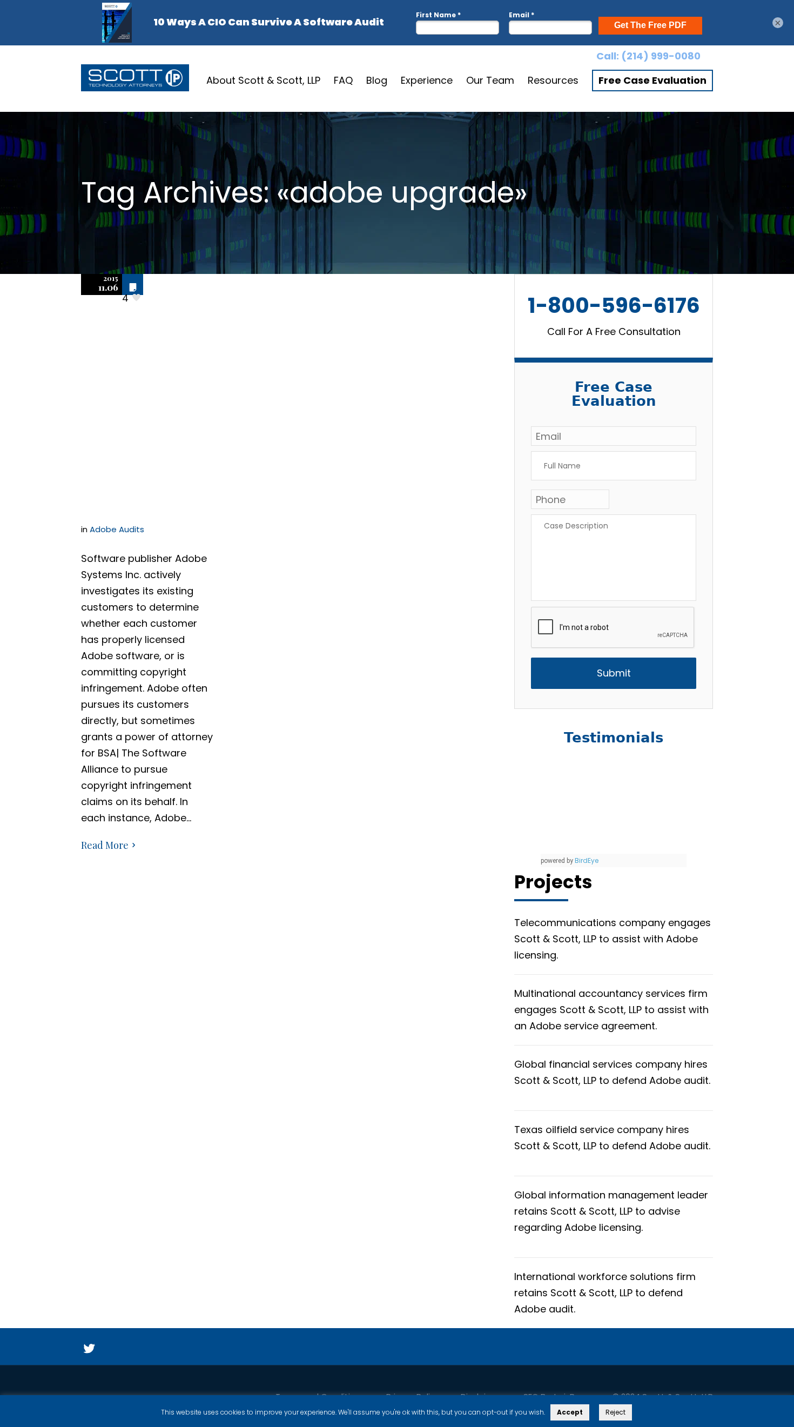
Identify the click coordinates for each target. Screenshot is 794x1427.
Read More (105, 845)
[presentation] (613, 628)
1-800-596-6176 (614, 305)
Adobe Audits (117, 529)
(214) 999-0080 (661, 56)
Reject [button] (615, 1412)
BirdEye (586, 860)
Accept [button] (570, 1412)
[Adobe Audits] (135, 80)
